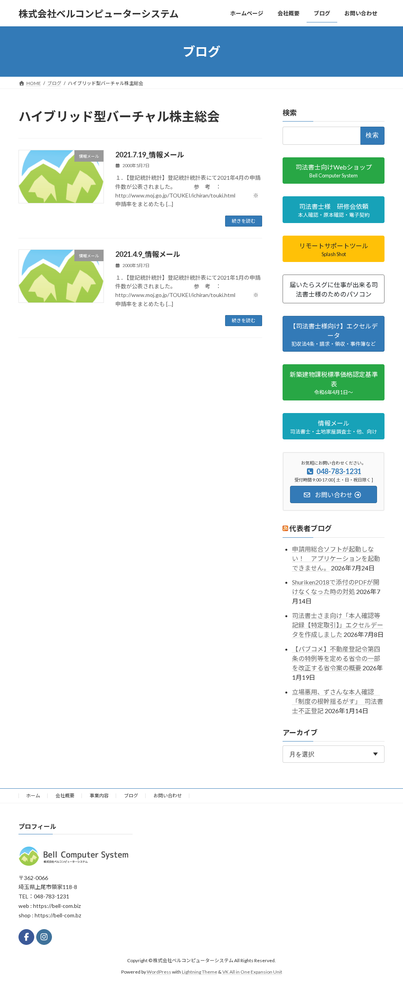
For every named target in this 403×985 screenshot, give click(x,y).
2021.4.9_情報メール (147, 254)
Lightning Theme (199, 971)
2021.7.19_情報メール (149, 154)
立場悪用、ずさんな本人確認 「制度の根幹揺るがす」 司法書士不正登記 (337, 701)
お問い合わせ (167, 796)
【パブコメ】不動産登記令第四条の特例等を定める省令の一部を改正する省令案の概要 (336, 658)
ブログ (131, 796)
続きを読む (243, 221)
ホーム (33, 796)
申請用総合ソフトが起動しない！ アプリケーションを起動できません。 (336, 558)
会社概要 (64, 796)
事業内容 (99, 796)
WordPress (159, 971)
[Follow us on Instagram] (44, 937)
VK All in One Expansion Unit (252, 971)
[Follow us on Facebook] (26, 937)
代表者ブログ (310, 528)
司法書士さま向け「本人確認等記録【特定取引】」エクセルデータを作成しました (337, 625)
